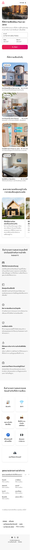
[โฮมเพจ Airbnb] (3, 2)
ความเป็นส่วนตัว (12, 542)
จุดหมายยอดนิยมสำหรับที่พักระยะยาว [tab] (12, 474)
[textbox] (8, 42)
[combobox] (14, 36)
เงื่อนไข (20, 542)
